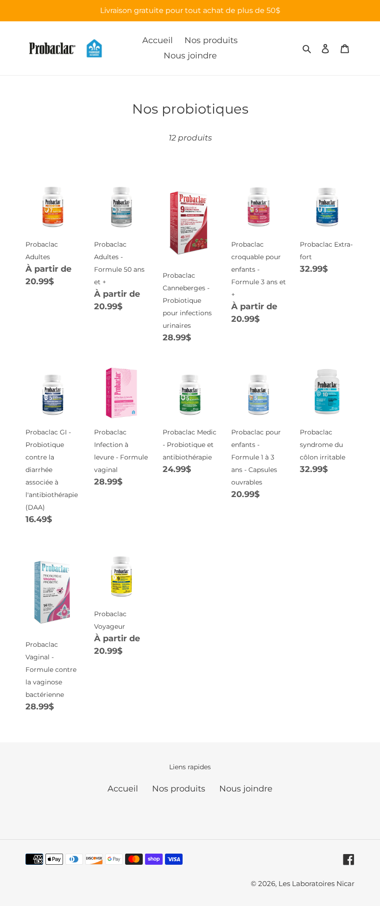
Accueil (123, 789)
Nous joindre (245, 789)
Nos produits (178, 789)
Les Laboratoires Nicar (317, 883)
